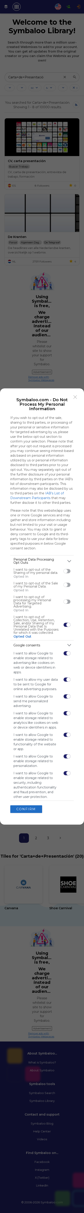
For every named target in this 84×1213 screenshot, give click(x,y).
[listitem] (42, 561)
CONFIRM (26, 809)
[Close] (75, 397)
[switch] (67, 571)
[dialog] (42, 606)
